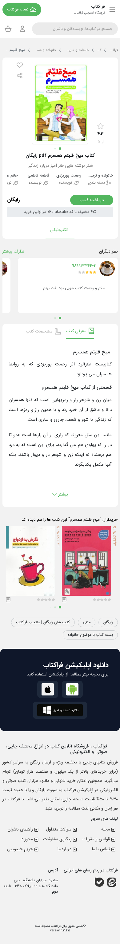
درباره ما (64, 849)
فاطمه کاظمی (39, 176)
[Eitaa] (111, 882)
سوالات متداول (58, 829)
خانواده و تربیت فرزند (99, 176)
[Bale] (99, 882)
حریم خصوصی (20, 849)
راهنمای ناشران (20, 829)
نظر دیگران (108, 251)
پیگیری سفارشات (57, 839)
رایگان (108, 622)
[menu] (112, 9)
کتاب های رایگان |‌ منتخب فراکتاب (43, 622)
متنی (86, 622)
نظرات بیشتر (13, 251)
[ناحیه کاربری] (22, 28)
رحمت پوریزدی (68, 176)
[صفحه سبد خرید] (8, 28)
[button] (20, 65)
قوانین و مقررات (96, 839)
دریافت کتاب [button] (91, 200)
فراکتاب (55, 926)
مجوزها (27, 839)
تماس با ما (101, 849)
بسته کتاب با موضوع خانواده (90, 635)
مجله (105, 829)
